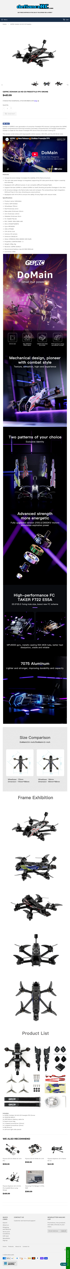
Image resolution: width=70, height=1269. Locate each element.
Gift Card (6, 1236)
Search (5, 1222)
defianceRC (10, 1254)
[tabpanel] (35, 84)
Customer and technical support (24, 1220)
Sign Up (63, 1231)
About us (6, 1225)
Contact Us (26, 1246)
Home (4, 24)
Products (11, 1246)
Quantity (5, 105)
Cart (67, 19)
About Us (18, 1246)
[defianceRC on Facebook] (65, 1250)
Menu (5, 19)
